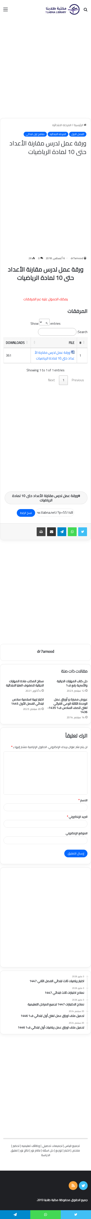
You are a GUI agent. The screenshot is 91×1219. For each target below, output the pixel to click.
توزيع (58, 1150)
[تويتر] (82, 531)
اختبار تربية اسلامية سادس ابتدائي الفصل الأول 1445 (27, 701)
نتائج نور (24, 1150)
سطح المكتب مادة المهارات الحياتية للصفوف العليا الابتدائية (25, 683)
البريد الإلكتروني (77, 816)
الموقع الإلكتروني (76, 833)
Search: (82, 332)
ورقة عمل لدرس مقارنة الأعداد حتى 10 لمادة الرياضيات (54, 355)
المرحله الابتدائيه (61, 125)
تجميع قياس (72, 1145)
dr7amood (77, 258)
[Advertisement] (45, 68)
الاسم (82, 800)
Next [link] (51, 380)
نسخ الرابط (26, 512)
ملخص (76, 1150)
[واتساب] (72, 531)
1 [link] (63, 380)
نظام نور (35, 1150)
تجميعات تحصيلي (52, 1145)
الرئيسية (79, 125)
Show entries (45, 323)
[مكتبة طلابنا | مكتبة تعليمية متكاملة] (62, 9)
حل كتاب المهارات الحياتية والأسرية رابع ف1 (72, 683)
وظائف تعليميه (30, 1145)
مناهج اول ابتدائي (35, 134)
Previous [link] (78, 380)
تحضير (16, 1145)
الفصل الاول (77, 134)
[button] (83, 342)
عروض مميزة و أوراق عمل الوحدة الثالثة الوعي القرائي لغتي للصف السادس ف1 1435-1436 (67, 706)
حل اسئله (47, 1150)
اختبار (67, 1150)
